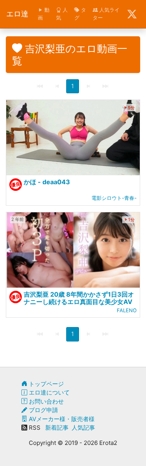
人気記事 (83, 427)
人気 (62, 14)
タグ (80, 14)
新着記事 (57, 427)
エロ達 (17, 13)
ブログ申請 (42, 410)
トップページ (45, 384)
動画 (43, 14)
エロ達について (48, 392)
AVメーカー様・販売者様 (61, 419)
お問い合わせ (45, 401)
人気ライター (106, 14)
